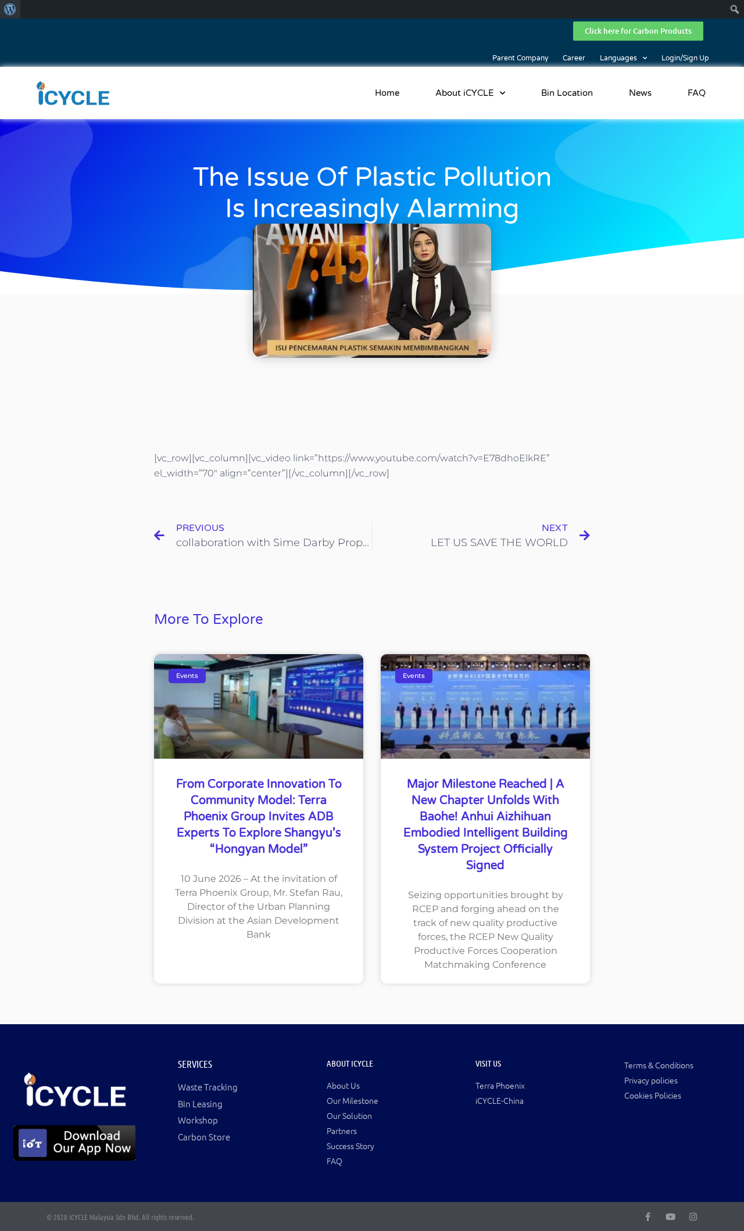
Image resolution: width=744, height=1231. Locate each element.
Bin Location (567, 93)
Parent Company (520, 58)
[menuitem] (10, 9)
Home (387, 93)
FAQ (697, 93)
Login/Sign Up (685, 58)
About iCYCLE (464, 93)
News (640, 93)
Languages (618, 58)
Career (574, 58)
